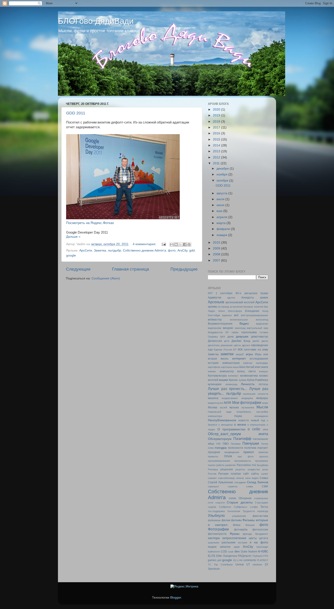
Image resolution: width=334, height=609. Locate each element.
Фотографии (218, 529)
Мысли (262, 407)
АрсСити (85, 250)
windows (257, 564)
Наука (238, 416)
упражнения (239, 516)
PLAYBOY (262, 560)
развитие (230, 465)
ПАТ (218, 443)
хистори (214, 538)
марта (222, 223)
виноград (240, 328)
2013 (217, 151)
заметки (227, 354)
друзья (246, 345)
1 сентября (224, 293)
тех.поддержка (216, 511)
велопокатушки (239, 319)
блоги (221, 311)
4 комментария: (145, 244)
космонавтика (249, 375)
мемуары (262, 398)
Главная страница (130, 269)
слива (249, 486)
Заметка (100, 250)
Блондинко (252, 311)
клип (258, 367)
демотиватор (259, 336)
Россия (212, 473)
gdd (192, 250)
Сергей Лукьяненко (220, 482)
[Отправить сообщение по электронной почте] (163, 244)
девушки (242, 336)
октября (223, 180)
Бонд (265, 311)
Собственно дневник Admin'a (144, 250)
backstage (262, 546)
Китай (250, 367)
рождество (254, 469)
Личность (247, 384)
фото (172, 250)
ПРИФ (228, 456)
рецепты (240, 469)
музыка (234, 407)
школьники (228, 542)
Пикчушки (250, 443)
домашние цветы (231, 345)
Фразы (234, 533)
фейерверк (214, 520)
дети (226, 341)
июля (221, 199)
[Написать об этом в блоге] (176, 244)
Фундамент (261, 534)
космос (263, 375)
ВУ (227, 332)
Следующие (78, 269)
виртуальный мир (257, 328)
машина (213, 398)
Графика (213, 336)
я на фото (259, 542)
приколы (263, 452)
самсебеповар (226, 478)
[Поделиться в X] (180, 244)
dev (237, 551)
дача (230, 336)
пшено (211, 465)
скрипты (232, 486)
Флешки (249, 525)
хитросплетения (234, 538)
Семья (264, 478)
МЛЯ (227, 402)
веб (236, 315)
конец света (246, 371)
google (71, 255)
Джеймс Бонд (241, 341)
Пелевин (236, 443)
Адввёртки (214, 297)
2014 (217, 145)
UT (248, 564)
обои (265, 429)
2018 (217, 121)
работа (220, 465)
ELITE (211, 555)
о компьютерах (256, 424)
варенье (227, 315)
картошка (226, 367)
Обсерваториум (220, 439)
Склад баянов (257, 482)
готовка (263, 332)
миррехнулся (215, 403)
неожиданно (261, 416)
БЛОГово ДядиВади (96, 21)
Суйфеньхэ (240, 506)
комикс (212, 371)
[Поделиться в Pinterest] (189, 244)
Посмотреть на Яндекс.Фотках (90, 223)
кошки (223, 380)
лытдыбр (114, 250)
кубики (243, 380)
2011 (217, 163)
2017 (217, 127)
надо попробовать (238, 411)
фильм (226, 520)
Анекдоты (247, 297)
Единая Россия (223, 349)
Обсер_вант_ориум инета (238, 434)
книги (264, 367)
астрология (236, 306)
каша (236, 367)
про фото (246, 456)
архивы (212, 306)
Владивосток (215, 332)
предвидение (231, 452)
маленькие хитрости (255, 393)
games (212, 560)
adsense (225, 546)
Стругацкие (261, 502)
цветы (253, 538)
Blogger (175, 597)
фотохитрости (217, 533)
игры (249, 354)
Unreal (239, 564)
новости (243, 420)
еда (210, 349)
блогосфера (235, 311)
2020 (217, 109)
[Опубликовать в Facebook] (184, 244)
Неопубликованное (222, 420)
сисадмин (240, 482)
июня (221, 205)
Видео (244, 323)
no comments (247, 560)
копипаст (233, 375)
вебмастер (215, 319)
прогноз (263, 456)
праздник (214, 452)
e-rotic (263, 551)
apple (237, 546)
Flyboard (257, 556)
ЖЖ (240, 349)
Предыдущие (184, 269)
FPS (265, 556)
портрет (262, 447)
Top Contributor (223, 564)
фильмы (236, 520)
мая (220, 211)
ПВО (226, 443)
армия (264, 297)
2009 (217, 248)
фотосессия (260, 529)
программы (261, 460)
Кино (242, 367)
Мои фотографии (246, 402)
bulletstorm (214, 551)
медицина (247, 398)
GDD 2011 (75, 113)
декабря (223, 168)
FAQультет (245, 555)
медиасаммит (230, 398)
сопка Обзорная (240, 498)
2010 (217, 242)
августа (222, 193)
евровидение (259, 345)
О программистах (231, 429)
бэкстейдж (214, 315)
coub (230, 551)
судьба (212, 506)
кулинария (215, 384)
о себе (254, 429)
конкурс (263, 371)
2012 (217, 157)
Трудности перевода (255, 511)
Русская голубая (229, 473)
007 (210, 293)
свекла (240, 478)
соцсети (220, 502)
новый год (258, 420)
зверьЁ (240, 354)
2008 (217, 254)
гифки (235, 332)
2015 (217, 139)
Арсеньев (216, 302)
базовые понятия (253, 306)
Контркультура (217, 375)
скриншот (213, 486)
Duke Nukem (249, 551)
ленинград (231, 384)
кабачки (247, 363)
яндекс (212, 546)
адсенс (231, 297)
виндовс (228, 328)
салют (264, 473)
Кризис (233, 380)
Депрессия (215, 341)
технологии (233, 511)
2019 (217, 115)
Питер (264, 443)
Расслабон (244, 465)
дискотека (213, 345)
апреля (222, 217)
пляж (211, 447)
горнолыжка (249, 332)
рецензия (226, 469)
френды (247, 534)
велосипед (262, 319)
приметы (213, 456)
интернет (239, 358)
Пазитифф (242, 438)
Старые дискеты (240, 502)
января (222, 235)
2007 (217, 260)
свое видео (252, 478)
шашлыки (213, 542)
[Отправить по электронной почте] (171, 244)
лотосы (263, 384)
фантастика (260, 516)
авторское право (256, 293)
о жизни (240, 424)
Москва (212, 407)
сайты (255, 473)
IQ (234, 560)
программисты (242, 460)
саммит (212, 478)
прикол (248, 452)
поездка (221, 447)
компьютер (227, 371)
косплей (213, 380)
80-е (238, 293)
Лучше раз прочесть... (227, 389)
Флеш (236, 525)
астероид (223, 306)
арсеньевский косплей (239, 302)
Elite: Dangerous (226, 555)
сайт (246, 473)
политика (250, 447)
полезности (235, 447)
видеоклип (262, 323)
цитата (263, 538)
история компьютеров (223, 363)
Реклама (213, 469)
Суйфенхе (225, 506)
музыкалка (248, 407)
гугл (222, 336)
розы (265, 469)
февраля (224, 229)
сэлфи (254, 506)
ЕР (234, 349)
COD (224, 551)
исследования (259, 358)
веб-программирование (254, 315)
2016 (217, 133)
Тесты (264, 506)
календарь (262, 363)
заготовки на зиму (256, 349)
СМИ (265, 486)
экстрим (242, 542)
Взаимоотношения (220, 323)
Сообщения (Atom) (106, 278)
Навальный (214, 411)
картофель (214, 367)
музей (223, 407)
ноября (222, 174)
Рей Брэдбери (260, 465)
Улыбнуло (216, 515)
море (265, 403)
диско (265, 341)
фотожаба (240, 529)
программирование (219, 460)
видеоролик (214, 328)
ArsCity (182, 250)
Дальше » (73, 236)
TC (209, 564)
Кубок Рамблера (257, 380)
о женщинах (225, 424)
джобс (255, 341)
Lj (237, 560)
